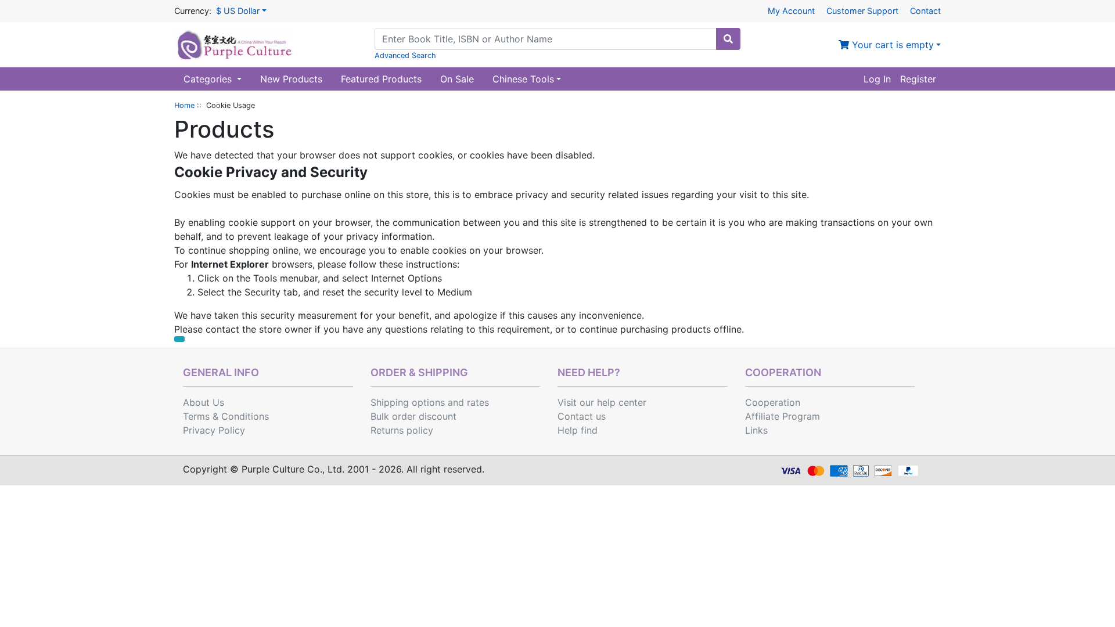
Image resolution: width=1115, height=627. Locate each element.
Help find (578, 430)
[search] (728, 39)
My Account (791, 11)
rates (478, 402)
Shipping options (408, 402)
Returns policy (402, 430)
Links (756, 430)
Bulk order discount (413, 416)
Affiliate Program (782, 416)
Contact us (582, 416)
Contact (925, 11)
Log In (877, 79)
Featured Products (381, 79)
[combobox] (546, 39)
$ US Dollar (238, 11)
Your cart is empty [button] (891, 45)
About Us (203, 402)
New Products (291, 79)
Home (184, 105)
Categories (209, 79)
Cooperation (772, 402)
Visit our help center (602, 402)
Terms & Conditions (226, 416)
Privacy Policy (214, 430)
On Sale (457, 79)
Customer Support (862, 11)
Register (918, 79)
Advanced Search (405, 55)
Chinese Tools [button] (523, 79)
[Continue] (179, 339)
